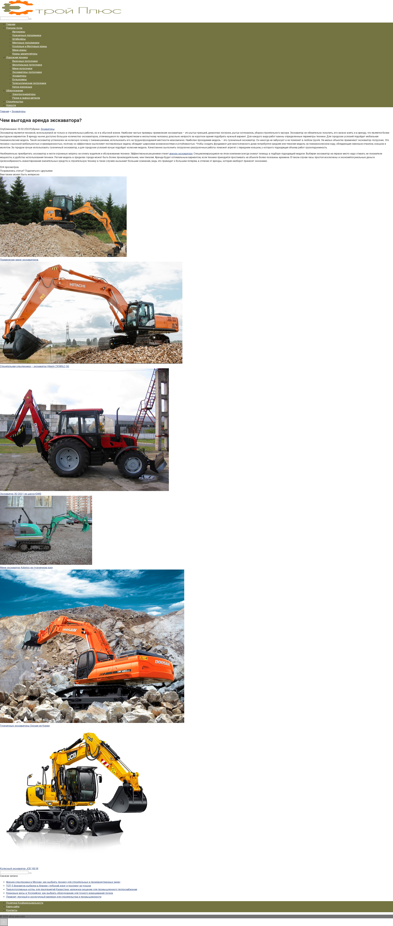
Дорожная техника (17, 57)
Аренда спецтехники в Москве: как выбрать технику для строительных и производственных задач (63, 882)
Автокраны (18, 31)
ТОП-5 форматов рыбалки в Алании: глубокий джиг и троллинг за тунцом (48, 885)
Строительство (14, 101)
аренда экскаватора (181, 153)
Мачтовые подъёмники (25, 42)
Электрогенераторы (24, 94)
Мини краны (19, 50)
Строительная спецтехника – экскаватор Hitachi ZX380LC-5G (34, 366)
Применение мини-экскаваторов (19, 259)
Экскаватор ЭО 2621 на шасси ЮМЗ (20, 493)
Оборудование (14, 90)
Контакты (11, 910)
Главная (10, 24)
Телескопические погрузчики (29, 83)
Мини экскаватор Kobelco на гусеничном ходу (26, 567)
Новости (11, 105)
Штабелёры (19, 39)
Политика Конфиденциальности (24, 902)
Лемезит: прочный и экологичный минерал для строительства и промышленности (53, 896)
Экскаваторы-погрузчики (27, 72)
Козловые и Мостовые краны (29, 46)
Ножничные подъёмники (26, 35)
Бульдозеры (19, 79)
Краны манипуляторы (24, 53)
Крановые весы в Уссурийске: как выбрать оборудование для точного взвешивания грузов (59, 893)
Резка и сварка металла (26, 97)
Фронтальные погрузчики (27, 64)
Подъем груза (14, 28)
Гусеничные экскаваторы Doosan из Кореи (25, 725)
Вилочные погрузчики (25, 61)
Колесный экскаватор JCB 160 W (19, 868)
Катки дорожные (22, 86)
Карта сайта (12, 906)
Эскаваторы (19, 75)
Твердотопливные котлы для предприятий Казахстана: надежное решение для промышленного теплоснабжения (71, 889)
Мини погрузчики (22, 68)
